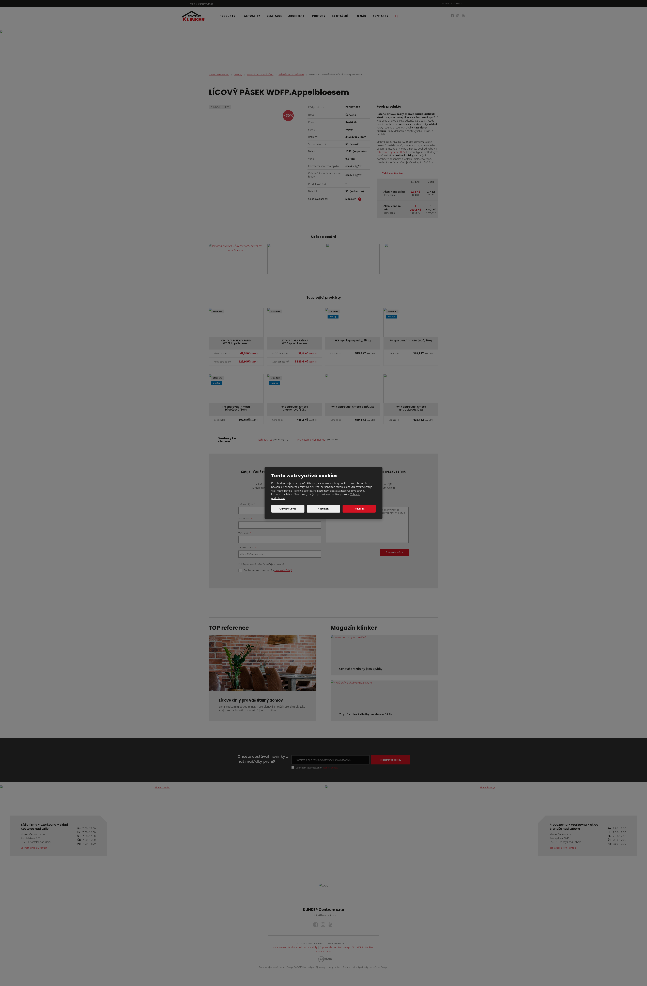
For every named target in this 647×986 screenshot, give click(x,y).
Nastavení (323, 508)
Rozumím (359, 508)
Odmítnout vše (287, 508)
